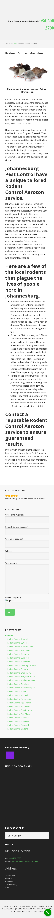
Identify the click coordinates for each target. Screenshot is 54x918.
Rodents (9, 635)
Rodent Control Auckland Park (20, 646)
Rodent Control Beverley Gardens (21, 665)
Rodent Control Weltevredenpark (21, 687)
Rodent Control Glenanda (18, 721)
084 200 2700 (15, 858)
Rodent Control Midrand (17, 695)
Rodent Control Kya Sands (18, 650)
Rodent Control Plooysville (18, 725)
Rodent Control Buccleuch (18, 658)
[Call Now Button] (47, 912)
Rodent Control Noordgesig (19, 699)
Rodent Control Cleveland (18, 684)
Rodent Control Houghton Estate (21, 676)
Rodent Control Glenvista (18, 717)
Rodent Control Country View (19, 710)
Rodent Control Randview (18, 654)
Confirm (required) (13, 597)
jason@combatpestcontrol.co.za (25, 861)
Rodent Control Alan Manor (19, 714)
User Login (38, 911)
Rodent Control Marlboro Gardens (21, 680)
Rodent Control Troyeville (18, 639)
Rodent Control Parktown (18, 669)
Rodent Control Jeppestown (19, 702)
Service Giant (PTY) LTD (13, 909)
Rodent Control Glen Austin (18, 661)
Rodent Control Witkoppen (18, 706)
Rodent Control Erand (16, 691)
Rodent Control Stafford (17, 729)
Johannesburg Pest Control (27, 6)
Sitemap (29, 911)
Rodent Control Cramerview (19, 673)
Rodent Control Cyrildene (18, 643)
